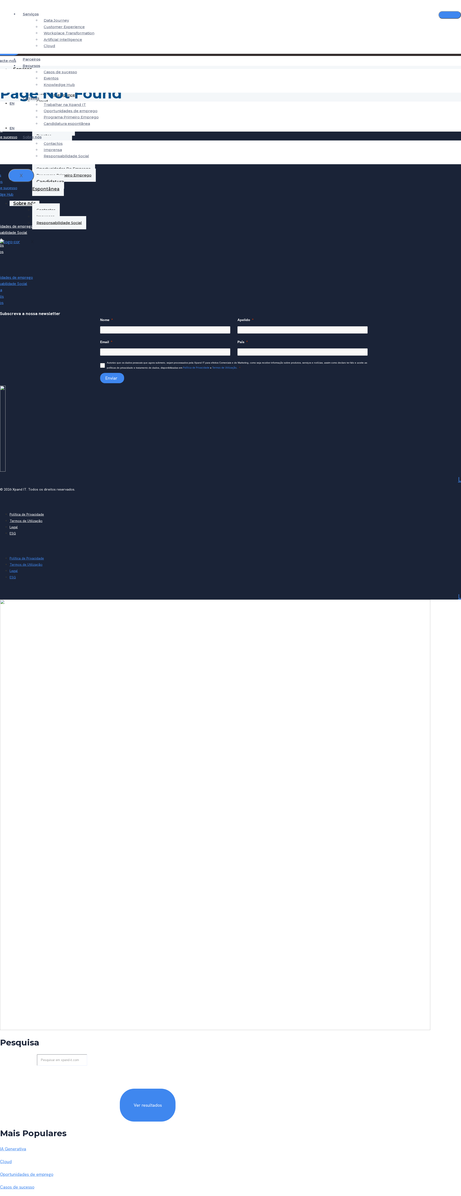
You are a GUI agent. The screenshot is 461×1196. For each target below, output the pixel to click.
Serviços (31, 14)
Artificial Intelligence (63, 39)
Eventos (51, 78)
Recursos (31, 65)
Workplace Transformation (69, 33)
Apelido (243, 320)
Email (104, 342)
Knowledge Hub (59, 84)
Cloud (49, 45)
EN (12, 103)
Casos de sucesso (60, 72)
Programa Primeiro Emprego (71, 117)
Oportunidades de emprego (70, 111)
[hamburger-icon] (449, 15)
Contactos (53, 143)
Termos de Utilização (224, 367)
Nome (104, 320)
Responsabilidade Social (66, 156)
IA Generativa (13, 1149)
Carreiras (31, 98)
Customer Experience (64, 26)
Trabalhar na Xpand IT (65, 104)
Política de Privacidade (196, 367)
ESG (13, 533)
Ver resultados (148, 1105)
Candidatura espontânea (67, 123)
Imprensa (53, 149)
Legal (14, 527)
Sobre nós (32, 137)
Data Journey (56, 20)
